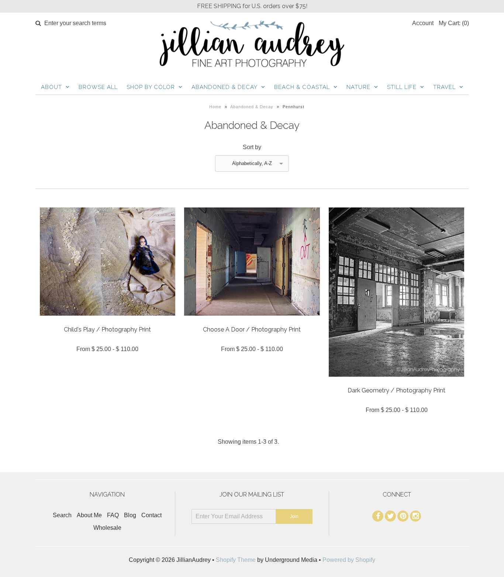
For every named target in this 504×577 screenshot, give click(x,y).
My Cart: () (454, 23)
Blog (130, 515)
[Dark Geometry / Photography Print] (396, 382)
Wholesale (107, 528)
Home (215, 106)
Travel (444, 87)
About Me (89, 515)
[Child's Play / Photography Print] (107, 321)
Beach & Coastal (302, 87)
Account (423, 23)
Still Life (402, 87)
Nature (358, 87)
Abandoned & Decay (224, 87)
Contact (151, 515)
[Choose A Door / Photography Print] (252, 321)
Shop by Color (151, 87)
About (51, 87)
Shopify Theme (236, 560)
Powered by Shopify (348, 560)
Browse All (98, 87)
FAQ (113, 515)
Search (62, 515)
